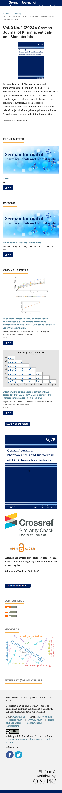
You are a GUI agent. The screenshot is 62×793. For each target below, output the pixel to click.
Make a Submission (17, 424)
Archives (16, 13)
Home (6, 13)
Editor (6, 178)
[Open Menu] (3, 3)
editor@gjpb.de (44, 716)
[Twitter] (18, 757)
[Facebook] (10, 757)
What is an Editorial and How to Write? (22, 242)
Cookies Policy (15, 719)
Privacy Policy (35, 719)
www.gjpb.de (18, 716)
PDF (9, 187)
